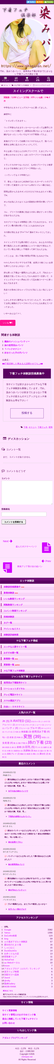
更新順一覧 (12, 665)
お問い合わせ (8, 1023)
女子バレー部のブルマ (17, 909)
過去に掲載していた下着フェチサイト (20, 1019)
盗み (43, 751)
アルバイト (8, 725)
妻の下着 (22, 743)
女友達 (7, 742)
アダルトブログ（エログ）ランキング (22, 968)
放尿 (46, 747)
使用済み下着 (41, 731)
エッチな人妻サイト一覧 (15, 647)
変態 (50, 427)
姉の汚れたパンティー (17, 890)
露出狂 (44, 754)
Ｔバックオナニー (12, 349)
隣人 (36, 754)
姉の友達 (6, 747)
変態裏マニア (10, 956)
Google (7, 929)
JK (5, 721)
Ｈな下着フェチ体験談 (14, 671)
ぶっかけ (45, 721)
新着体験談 (11, 593)
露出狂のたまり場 (12, 944)
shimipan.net (27, 1057)
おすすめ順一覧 (11, 653)
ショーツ (39, 725)
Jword (7, 977)
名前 (27, 509)
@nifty (7, 980)
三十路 (17, 732)
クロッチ (29, 725)
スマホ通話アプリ (12, 700)
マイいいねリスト (12, 629)
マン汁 (8, 732)
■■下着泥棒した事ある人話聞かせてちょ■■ (22, 363)
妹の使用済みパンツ (13, 345)
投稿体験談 (9, 617)
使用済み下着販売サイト (15, 683)
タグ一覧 (8, 623)
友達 (13, 737)
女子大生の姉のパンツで (18, 791)
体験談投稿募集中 (14, 587)
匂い (5, 737)
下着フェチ (42, 427)
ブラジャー (24, 728)
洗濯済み (18, 751)
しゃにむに (9, 947)
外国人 (45, 737)
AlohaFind (9, 959)
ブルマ (35, 728)
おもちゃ (35, 721)
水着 (10, 751)
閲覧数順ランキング (13, 605)
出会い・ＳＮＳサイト (14, 706)
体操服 (26, 731)
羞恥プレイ (13, 754)
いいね (7, 323)
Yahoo (7, 932)
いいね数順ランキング (14, 599)
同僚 (20, 737)
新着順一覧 (11, 659)
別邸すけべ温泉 (11, 974)
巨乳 (30, 746)
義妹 (23, 754)
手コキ (39, 747)
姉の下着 (40, 742)
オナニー (32, 427)
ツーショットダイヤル (14, 689)
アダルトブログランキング (14, 1038)
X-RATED (20, 721)
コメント (6, 478)
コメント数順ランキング (15, 611)
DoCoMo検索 (10, 935)
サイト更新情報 (9, 1010)
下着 (25, 427)
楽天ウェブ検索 (11, 971)
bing (6, 938)
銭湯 (30, 754)
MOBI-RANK (10, 986)
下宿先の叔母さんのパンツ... (19, 816)
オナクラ (20, 725)
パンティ (11, 728)
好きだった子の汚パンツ (16, 352)
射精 (21, 747)
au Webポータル (12, 962)
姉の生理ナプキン (15, 842)
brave (7, 965)
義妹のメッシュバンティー (17, 341)
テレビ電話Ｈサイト (13, 695)
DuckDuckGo (10, 950)
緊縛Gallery (9, 983)
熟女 (37, 751)
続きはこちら (8, 991)
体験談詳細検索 (11, 635)
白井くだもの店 (11, 953)
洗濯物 (28, 750)
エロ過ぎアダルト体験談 (15, 941)
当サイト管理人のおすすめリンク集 (19, 1014)
